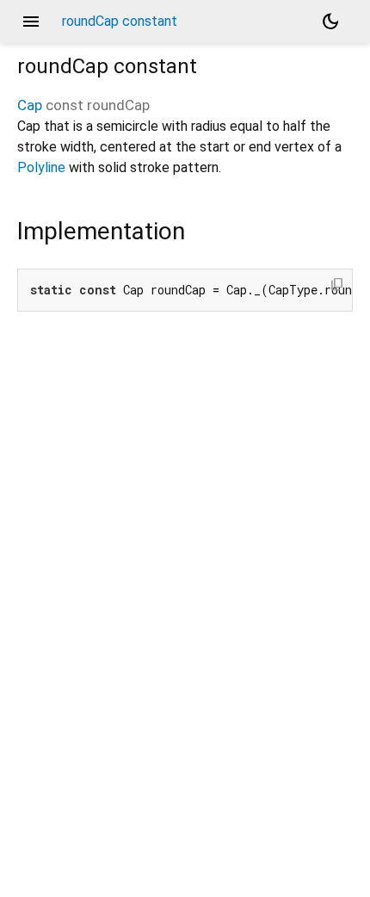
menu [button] (31, 21)
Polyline (41, 167)
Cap (29, 105)
